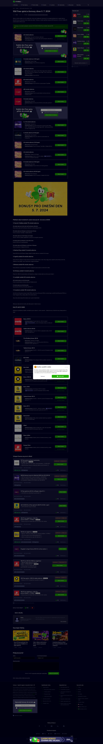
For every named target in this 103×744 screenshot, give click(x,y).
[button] (66, 366)
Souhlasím (61, 376)
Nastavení (43, 376)
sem (56, 372)
